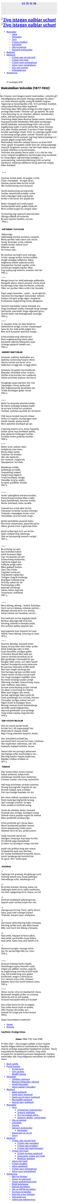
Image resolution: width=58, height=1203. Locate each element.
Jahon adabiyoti (20, 1166)
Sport (14, 1135)
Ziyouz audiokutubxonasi (24, 1181)
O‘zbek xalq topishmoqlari (30, 1148)
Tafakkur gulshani (21, 1079)
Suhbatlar (17, 44)
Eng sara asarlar (20, 67)
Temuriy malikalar (26, 1112)
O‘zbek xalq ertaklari (27, 1146)
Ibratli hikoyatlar (20, 1084)
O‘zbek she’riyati (20, 60)
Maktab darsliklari (21, 1186)
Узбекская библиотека (23, 1199)
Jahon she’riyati (19, 1161)
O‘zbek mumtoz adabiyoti (29, 1153)
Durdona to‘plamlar (21, 1192)
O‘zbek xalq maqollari (28, 1143)
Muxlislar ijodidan (26, 1158)
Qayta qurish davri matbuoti (26, 1097)
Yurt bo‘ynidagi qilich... (28, 1115)
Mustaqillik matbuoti (22, 1099)
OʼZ (23, 3)
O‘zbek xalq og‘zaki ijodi (23, 57)
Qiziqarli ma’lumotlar (22, 49)
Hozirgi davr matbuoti (23, 1102)
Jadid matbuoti (19, 1092)
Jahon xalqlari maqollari (24, 1087)
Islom (14, 34)
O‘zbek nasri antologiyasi (24, 62)
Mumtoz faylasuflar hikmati (25, 1082)
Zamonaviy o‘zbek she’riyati (31, 1156)
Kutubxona (11, 73)
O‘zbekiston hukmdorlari (29, 1110)
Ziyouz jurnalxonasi (21, 1179)
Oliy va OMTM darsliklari (24, 1189)
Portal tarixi (18, 1069)
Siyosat (15, 1125)
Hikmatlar (17, 37)
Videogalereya (19, 70)
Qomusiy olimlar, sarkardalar (31, 1117)
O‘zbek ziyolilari (19, 42)
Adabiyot (10, 55)
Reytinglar (22, 1130)
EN (34, 3)
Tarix (14, 39)
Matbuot (10, 52)
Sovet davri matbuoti (22, 1094)
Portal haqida (13, 1066)
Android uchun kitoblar (23, 1194)
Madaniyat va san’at (22, 1133)
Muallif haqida (19, 1074)
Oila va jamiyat (19, 47)
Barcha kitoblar (19, 1176)
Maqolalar (11, 32)
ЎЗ (27, 3)
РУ (31, 3)
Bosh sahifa (12, 1064)
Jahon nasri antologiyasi (24, 65)
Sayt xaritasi (18, 1071)
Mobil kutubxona (20, 1184)
